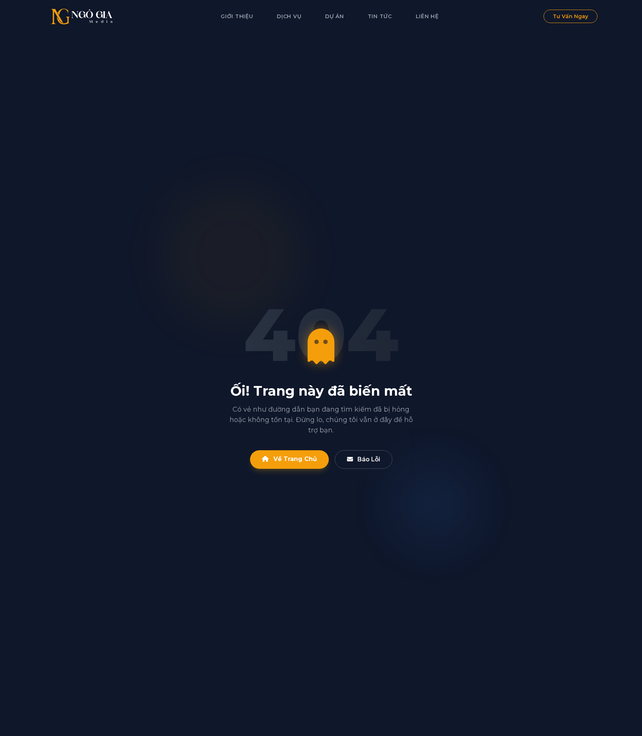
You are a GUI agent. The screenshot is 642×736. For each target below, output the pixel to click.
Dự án (334, 16)
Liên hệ (427, 16)
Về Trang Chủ (294, 458)
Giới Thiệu (237, 16)
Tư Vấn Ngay (570, 16)
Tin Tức (380, 16)
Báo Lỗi (368, 459)
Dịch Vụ (289, 16)
